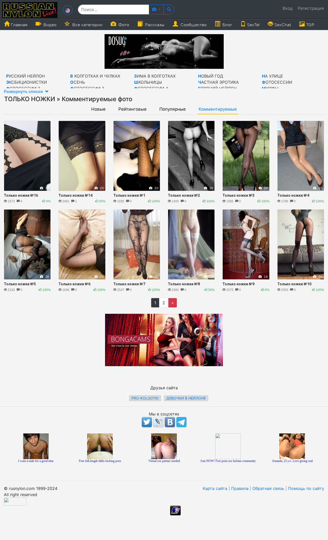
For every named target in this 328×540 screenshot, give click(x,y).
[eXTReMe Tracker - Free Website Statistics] (175, 510)
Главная (18, 25)
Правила (240, 488)
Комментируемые (218, 109)
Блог (226, 25)
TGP (309, 25)
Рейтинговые (132, 109)
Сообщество (193, 25)
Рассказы (154, 25)
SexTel (253, 25)
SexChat (282, 25)
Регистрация (311, 8)
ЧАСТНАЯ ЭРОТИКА (218, 82)
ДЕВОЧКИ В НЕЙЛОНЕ (186, 398)
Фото (123, 25)
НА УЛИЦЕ (272, 76)
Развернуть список (24, 91)
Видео (49, 25)
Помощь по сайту (306, 488)
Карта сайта (215, 488)
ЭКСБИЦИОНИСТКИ (26, 82)
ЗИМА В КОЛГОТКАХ (155, 76)
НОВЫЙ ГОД (210, 76)
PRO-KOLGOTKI (145, 398)
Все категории (86, 25)
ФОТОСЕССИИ (277, 82)
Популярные (172, 109)
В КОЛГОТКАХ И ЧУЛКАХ (95, 76)
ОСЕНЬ (77, 82)
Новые (98, 109)
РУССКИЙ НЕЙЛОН (25, 76)
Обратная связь (268, 488)
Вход (288, 8)
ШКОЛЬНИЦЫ (148, 82)
